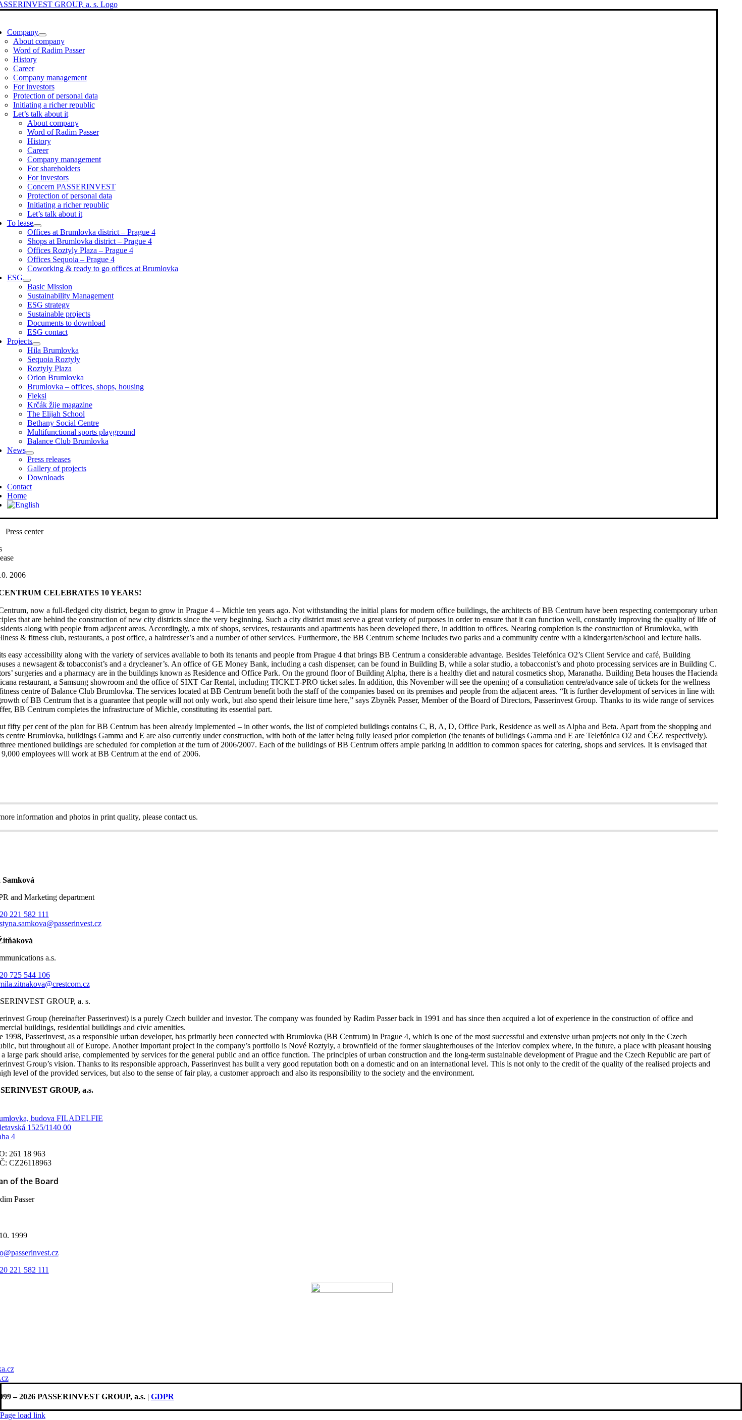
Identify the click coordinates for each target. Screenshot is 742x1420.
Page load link (22, 1415)
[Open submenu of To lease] (37, 225)
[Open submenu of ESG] (27, 280)
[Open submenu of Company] (42, 34)
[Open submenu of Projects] (36, 343)
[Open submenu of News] (30, 452)
